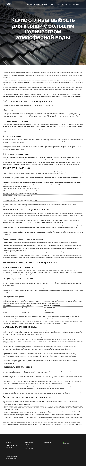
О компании (37, 4)
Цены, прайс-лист (62, 4)
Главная (29, 4)
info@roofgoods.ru (29, 448)
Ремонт (52, 4)
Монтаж (44, 4)
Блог (70, 4)
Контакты (76, 4)
